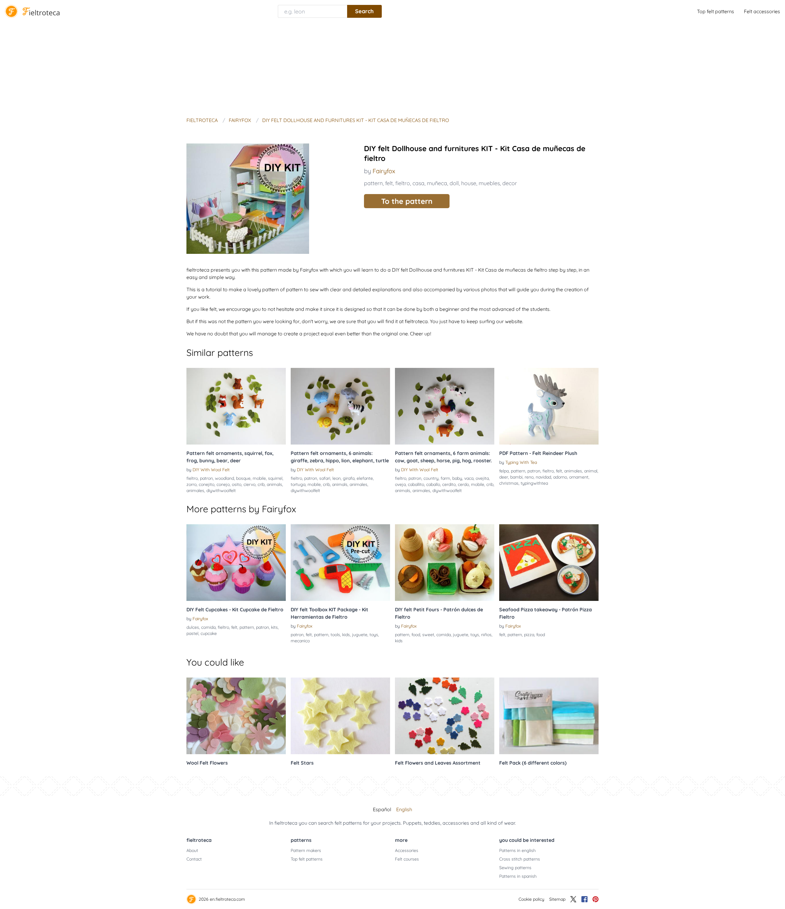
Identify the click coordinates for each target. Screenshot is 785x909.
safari (324, 478)
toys (374, 634)
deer (503, 477)
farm (445, 478)
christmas (509, 483)
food (416, 634)
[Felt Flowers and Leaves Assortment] (444, 716)
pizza (529, 634)
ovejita (482, 478)
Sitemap (557, 899)
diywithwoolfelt (221, 490)
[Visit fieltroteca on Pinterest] (595, 899)
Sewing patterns (515, 867)
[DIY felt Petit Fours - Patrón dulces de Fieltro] (444, 562)
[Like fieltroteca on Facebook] (584, 899)
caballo (433, 484)
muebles (489, 183)
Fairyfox (384, 171)
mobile (259, 478)
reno (529, 477)
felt (389, 183)
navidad (543, 477)
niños (486, 634)
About (192, 850)
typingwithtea (534, 483)
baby (457, 478)
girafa (348, 478)
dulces (192, 627)
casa (418, 183)
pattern (373, 183)
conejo (223, 484)
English (404, 809)
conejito (206, 484)
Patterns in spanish (518, 876)
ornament (578, 477)
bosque (243, 478)
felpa (504, 471)
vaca (468, 478)
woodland (224, 478)
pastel (192, 633)
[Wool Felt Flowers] (236, 716)
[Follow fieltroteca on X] (573, 899)
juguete (359, 634)
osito (236, 484)
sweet (428, 634)
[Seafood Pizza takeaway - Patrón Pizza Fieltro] (549, 562)
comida (208, 627)
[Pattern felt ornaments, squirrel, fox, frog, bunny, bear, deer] (236, 406)
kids (346, 634)
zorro (191, 484)
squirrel (275, 478)
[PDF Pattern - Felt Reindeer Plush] (549, 406)
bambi (516, 477)
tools (335, 634)
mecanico (300, 641)
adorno (560, 477)
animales (195, 490)
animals (274, 484)
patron (206, 478)
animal (590, 471)
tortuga (298, 484)
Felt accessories (762, 11)
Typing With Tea (521, 462)
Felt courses (407, 859)
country (430, 478)
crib (261, 484)
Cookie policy (531, 899)
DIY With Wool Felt (211, 469)
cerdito (449, 484)
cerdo (463, 484)
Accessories (406, 850)
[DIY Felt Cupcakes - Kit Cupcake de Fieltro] (236, 562)
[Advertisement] (392, 69)
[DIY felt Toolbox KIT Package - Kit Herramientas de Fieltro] (340, 562)
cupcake (209, 633)
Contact (194, 859)
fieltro (402, 183)
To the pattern (406, 201)
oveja (400, 484)
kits (274, 627)
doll (454, 183)
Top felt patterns (715, 11)
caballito (416, 484)
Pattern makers (306, 850)
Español (382, 809)
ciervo (249, 484)
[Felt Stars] (340, 716)
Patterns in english (517, 850)
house (468, 183)
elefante (365, 478)
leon (336, 478)
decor (509, 183)
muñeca (437, 183)
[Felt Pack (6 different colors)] (549, 716)
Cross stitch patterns (519, 859)
